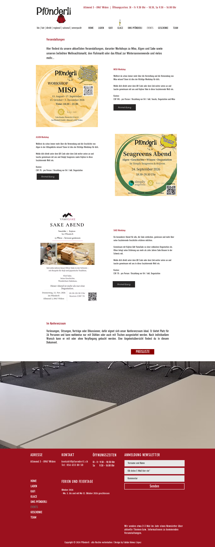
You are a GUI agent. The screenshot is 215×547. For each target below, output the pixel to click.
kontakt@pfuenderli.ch (75, 461)
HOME (34, 481)
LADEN (34, 486)
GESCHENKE (36, 512)
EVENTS (34, 507)
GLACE (34, 496)
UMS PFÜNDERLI (39, 502)
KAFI (33, 491)
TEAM (33, 517)
